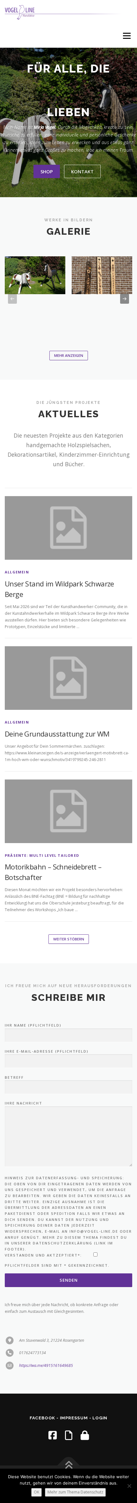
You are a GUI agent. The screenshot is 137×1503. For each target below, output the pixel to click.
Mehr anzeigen (68, 355)
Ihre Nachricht (23, 1103)
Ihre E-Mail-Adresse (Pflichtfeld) (47, 1051)
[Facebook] (52, 1435)
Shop (46, 171)
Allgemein (17, 572)
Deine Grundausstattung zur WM (57, 733)
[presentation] (12, 299)
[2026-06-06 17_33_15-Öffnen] (101, 275)
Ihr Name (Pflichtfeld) (33, 1025)
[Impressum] (68, 1435)
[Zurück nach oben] (68, 1465)
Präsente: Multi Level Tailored (42, 855)
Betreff (14, 1077)
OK (36, 1492)
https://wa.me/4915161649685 (46, 1365)
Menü (126, 35)
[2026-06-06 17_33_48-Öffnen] (35, 275)
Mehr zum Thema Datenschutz (75, 1492)
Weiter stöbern (68, 939)
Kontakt (82, 171)
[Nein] (129, 1486)
